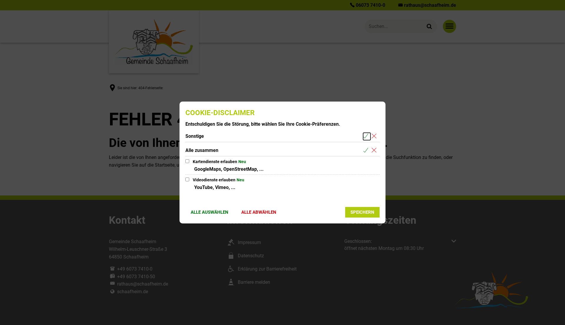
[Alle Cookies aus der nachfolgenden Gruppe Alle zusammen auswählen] (366, 150)
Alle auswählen (209, 212)
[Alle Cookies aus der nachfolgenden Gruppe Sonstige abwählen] (375, 136)
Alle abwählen (258, 212)
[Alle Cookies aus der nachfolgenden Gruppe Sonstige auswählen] (366, 136)
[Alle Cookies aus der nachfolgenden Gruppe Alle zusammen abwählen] (375, 150)
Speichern (362, 212)
